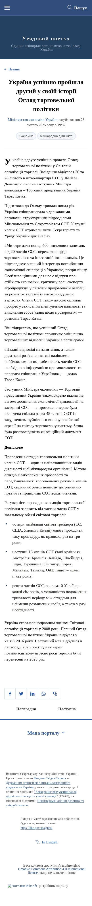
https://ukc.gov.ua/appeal (36, 828)
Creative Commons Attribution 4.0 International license (51, 871)
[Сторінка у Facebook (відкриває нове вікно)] (37, 852)
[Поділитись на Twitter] (21, 693)
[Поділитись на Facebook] (10, 693)
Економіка (26, 136)
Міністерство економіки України (33, 119)
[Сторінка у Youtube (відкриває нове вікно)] (54, 852)
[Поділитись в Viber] (54, 693)
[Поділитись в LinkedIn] (32, 693)
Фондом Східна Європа (50, 778)
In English (50, 842)
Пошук (80, 8)
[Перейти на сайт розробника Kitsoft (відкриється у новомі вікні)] (22, 886)
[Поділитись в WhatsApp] (43, 693)
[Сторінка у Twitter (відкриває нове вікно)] (45, 852)
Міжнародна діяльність (56, 136)
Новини (14, 69)
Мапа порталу (43, 733)
